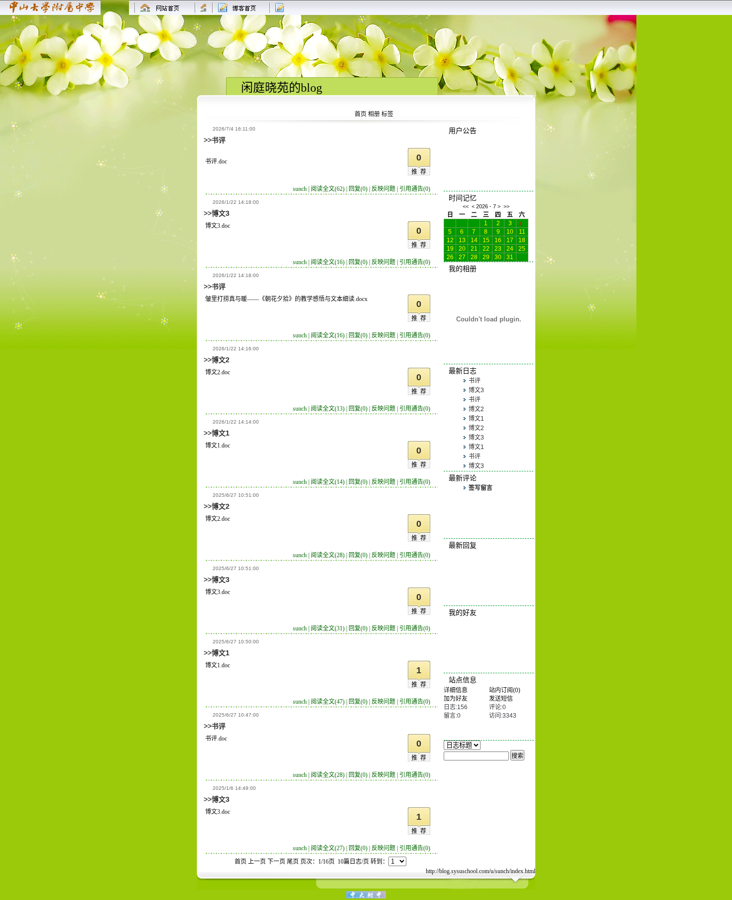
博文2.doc (217, 372)
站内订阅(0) (504, 690)
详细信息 (456, 690)
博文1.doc (217, 445)
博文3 (221, 213)
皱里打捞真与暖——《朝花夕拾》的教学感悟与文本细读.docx (286, 299)
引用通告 (414, 188)
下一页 (276, 861)
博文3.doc (217, 225)
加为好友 (456, 698)
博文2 (221, 360)
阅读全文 (328, 188)
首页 (360, 114)
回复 (358, 188)
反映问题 (383, 188)
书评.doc (216, 161)
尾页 (293, 861)
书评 (219, 140)
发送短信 (501, 698)
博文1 (221, 433)
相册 (374, 114)
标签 (387, 114)
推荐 (420, 171)
